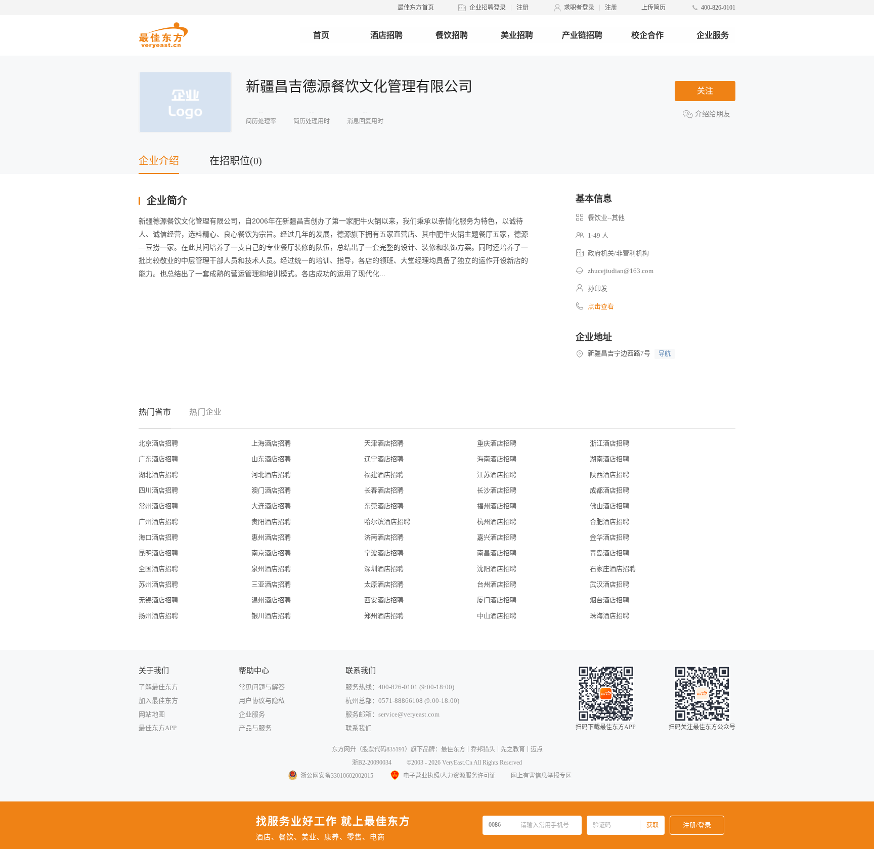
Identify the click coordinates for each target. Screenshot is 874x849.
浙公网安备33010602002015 (336, 775)
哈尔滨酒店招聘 (387, 521)
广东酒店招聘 (158, 459)
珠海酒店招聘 (609, 615)
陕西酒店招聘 (609, 474)
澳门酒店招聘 (271, 490)
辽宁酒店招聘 (384, 459)
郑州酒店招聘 (384, 615)
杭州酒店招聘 (496, 521)
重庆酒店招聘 (496, 443)
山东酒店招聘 (271, 459)
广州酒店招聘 (158, 521)
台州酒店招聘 (496, 584)
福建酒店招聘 (384, 474)
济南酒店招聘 (384, 537)
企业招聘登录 (487, 7)
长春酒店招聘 (384, 490)
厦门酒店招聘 (496, 600)
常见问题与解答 (262, 687)
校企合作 (647, 35)
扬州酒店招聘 (158, 615)
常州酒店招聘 (158, 506)
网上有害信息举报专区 (541, 775)
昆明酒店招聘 (158, 553)
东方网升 (344, 749)
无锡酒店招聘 (158, 600)
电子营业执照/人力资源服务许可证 (449, 775)
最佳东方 (453, 749)
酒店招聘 (386, 35)
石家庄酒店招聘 (613, 568)
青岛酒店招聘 (609, 553)
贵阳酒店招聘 (271, 521)
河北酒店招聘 (271, 474)
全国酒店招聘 (158, 568)
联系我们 (358, 728)
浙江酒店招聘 (609, 443)
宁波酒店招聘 (384, 553)
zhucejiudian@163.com (620, 271)
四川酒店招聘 (158, 490)
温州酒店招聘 (271, 600)
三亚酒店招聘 (271, 584)
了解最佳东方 (158, 687)
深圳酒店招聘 (384, 568)
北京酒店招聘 (158, 443)
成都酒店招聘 (609, 490)
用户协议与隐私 (262, 700)
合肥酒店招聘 (609, 521)
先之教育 (513, 749)
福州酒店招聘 (496, 506)
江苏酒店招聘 (496, 474)
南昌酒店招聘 (496, 553)
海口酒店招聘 (158, 537)
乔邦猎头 (483, 749)
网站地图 (152, 714)
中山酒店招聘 (496, 615)
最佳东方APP (158, 728)
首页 (321, 35)
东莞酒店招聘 (384, 506)
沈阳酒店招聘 (496, 568)
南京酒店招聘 (271, 553)
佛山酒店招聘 (609, 506)
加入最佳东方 (158, 700)
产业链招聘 (582, 35)
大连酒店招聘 (271, 506)
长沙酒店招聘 (496, 490)
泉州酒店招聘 (271, 568)
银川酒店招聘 (271, 615)
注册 (522, 7)
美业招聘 (517, 35)
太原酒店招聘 (384, 584)
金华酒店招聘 (609, 537)
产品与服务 (255, 728)
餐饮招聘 (451, 35)
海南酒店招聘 (496, 459)
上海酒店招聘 (271, 443)
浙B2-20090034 (371, 762)
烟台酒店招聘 (609, 600)
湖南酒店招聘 (609, 459)
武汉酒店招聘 (609, 584)
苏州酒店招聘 (158, 584)
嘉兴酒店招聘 (496, 537)
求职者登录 (579, 7)
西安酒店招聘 (384, 600)
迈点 (537, 749)
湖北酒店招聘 (158, 474)
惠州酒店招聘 (271, 537)
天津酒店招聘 (384, 443)
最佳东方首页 (416, 7)
